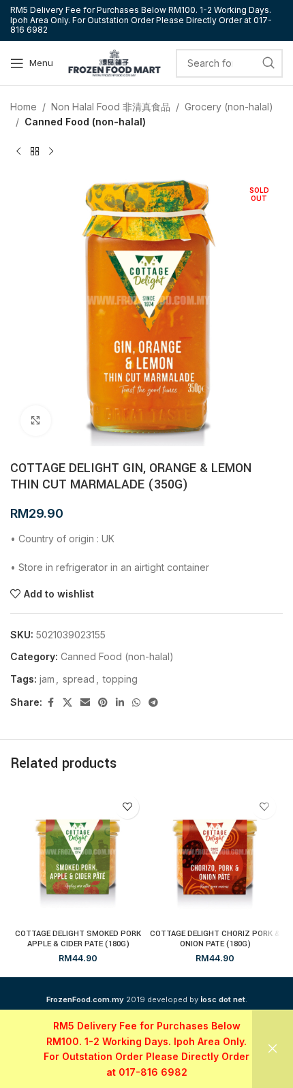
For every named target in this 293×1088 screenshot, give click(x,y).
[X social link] (67, 703)
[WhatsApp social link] (136, 703)
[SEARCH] (268, 63)
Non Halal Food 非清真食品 (110, 106)
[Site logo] (114, 61)
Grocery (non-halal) (229, 106)
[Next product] (51, 152)
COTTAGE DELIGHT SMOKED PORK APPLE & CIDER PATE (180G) (78, 939)
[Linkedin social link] (120, 703)
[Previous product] (18, 152)
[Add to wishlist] (127, 807)
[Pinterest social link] (103, 703)
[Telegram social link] (153, 703)
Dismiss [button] (272, 1049)
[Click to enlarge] (35, 420)
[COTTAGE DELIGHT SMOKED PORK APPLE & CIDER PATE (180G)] (78, 856)
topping (120, 679)
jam (47, 679)
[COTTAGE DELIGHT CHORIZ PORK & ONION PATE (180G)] (215, 856)
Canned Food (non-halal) (85, 121)
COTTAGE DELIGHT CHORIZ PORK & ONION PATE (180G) (215, 939)
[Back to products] (35, 152)
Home (23, 106)
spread (79, 679)
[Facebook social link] (50, 703)
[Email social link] (85, 703)
